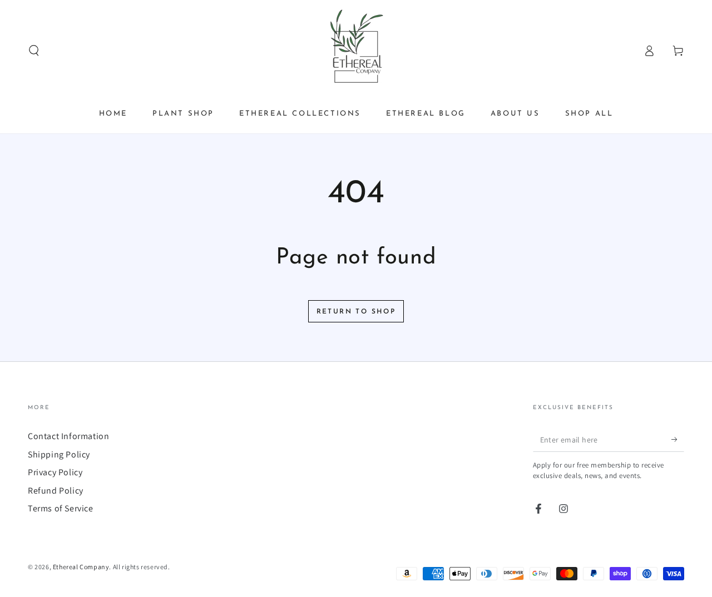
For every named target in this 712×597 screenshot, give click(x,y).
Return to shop (356, 312)
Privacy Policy (55, 472)
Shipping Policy (59, 454)
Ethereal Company (81, 567)
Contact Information (68, 436)
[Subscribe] (677, 439)
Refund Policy (55, 490)
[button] (33, 50)
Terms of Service (60, 508)
